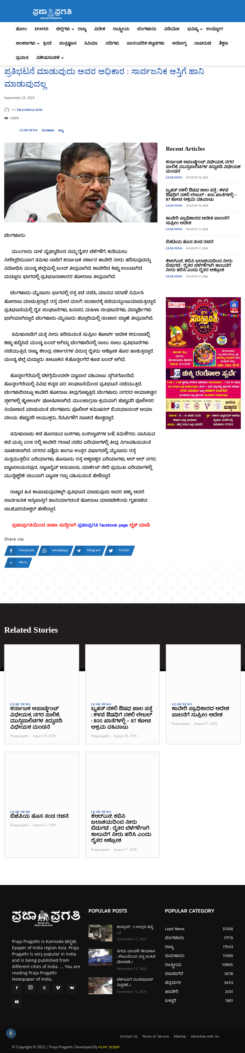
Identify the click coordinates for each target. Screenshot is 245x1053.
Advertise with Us (205, 1037)
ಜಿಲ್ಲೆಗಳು (63, 29)
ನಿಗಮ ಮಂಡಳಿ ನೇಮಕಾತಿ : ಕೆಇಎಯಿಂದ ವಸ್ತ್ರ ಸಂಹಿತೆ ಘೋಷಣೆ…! (136, 956)
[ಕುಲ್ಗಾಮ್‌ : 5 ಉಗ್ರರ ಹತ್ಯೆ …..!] (100, 933)
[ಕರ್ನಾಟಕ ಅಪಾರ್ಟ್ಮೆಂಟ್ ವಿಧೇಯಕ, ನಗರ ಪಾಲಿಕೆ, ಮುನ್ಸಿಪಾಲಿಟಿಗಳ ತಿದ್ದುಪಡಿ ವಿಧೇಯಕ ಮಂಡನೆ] (42, 671)
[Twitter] (44, 989)
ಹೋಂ (21, 29)
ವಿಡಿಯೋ (172, 29)
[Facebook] (17, 989)
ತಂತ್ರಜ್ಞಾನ (67, 43)
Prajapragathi (29, 110)
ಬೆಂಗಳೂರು (146, 29)
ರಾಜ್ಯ (82, 29)
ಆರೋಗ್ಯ (179, 43)
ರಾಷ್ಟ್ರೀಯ (121, 29)
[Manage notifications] (11, 1033)
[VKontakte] (71, 989)
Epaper (41, 29)
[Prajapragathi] (8, 110)
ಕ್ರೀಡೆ (47, 43)
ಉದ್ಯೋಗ (214, 29)
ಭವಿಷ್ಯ (192, 29)
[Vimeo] (58, 989)
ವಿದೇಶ (99, 29)
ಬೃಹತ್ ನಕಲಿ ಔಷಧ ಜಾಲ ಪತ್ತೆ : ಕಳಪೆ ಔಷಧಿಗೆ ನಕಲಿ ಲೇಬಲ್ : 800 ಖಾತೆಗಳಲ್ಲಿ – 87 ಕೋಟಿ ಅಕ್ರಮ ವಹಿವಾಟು (201, 195)
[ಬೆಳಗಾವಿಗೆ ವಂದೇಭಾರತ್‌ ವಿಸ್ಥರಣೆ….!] (100, 985)
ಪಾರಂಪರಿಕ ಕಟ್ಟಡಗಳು (145, 43)
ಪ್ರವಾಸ (22, 58)
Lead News (28, 130)
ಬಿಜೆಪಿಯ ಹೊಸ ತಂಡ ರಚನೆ (189, 242)
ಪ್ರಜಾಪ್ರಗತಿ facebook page (103, 525)
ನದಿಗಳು (112, 43)
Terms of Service (155, 1037)
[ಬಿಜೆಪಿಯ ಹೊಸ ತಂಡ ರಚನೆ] (42, 778)
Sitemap (180, 1037)
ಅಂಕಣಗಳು (25, 43)
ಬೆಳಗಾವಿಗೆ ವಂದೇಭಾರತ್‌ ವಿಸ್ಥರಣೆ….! (135, 982)
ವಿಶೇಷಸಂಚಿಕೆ (47, 58)
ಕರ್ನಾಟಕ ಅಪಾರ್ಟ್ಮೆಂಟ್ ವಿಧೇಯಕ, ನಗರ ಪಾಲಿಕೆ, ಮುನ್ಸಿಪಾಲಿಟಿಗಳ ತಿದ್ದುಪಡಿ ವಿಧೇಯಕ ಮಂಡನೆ (203, 167)
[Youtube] (17, 1003)
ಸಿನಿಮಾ (91, 43)
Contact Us (128, 1037)
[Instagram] (30, 988)
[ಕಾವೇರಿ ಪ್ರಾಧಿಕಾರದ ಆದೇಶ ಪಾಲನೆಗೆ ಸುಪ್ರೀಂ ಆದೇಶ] (203, 671)
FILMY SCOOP (109, 1047)
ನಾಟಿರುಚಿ (202, 43)
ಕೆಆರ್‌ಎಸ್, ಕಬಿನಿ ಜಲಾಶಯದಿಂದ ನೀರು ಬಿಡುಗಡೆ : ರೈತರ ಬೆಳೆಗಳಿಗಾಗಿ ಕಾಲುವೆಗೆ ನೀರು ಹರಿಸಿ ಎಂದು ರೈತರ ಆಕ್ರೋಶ (199, 266)
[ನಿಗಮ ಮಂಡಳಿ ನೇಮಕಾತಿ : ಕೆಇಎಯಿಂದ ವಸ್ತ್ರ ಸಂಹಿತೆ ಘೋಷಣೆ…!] (100, 957)
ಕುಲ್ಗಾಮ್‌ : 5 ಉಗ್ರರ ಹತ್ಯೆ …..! (135, 930)
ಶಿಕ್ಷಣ (223, 43)
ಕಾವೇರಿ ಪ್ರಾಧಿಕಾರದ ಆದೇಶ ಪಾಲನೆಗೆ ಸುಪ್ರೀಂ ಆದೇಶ (197, 221)
